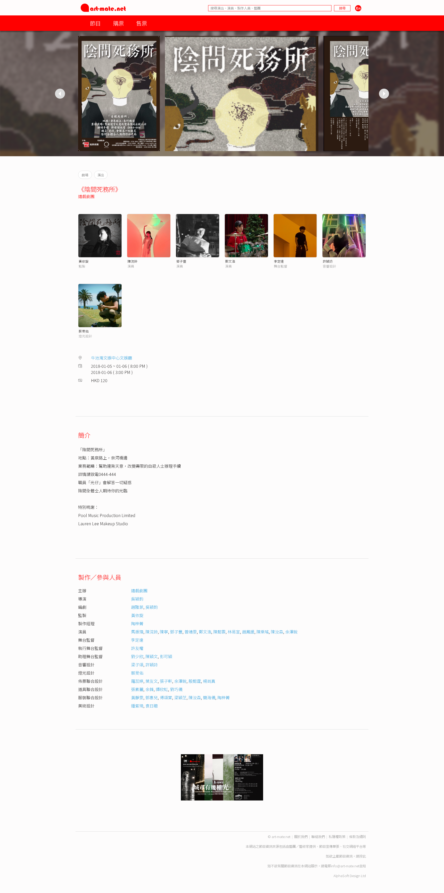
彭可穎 (166, 656)
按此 (362, 856)
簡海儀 (209, 697)
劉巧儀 (176, 689)
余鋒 (149, 689)
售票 (141, 23)
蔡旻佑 (84, 331)
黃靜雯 (137, 697)
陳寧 (164, 632)
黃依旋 (84, 261)
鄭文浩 (230, 261)
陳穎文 (151, 656)
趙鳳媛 (248, 632)
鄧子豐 (181, 261)
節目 (95, 23)
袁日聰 (151, 706)
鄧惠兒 (151, 697)
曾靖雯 (190, 632)
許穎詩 (328, 261)
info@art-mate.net (345, 865)
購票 (118, 23)
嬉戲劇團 (86, 196)
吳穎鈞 (137, 599)
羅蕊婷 (137, 681)
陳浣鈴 (132, 261)
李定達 (279, 261)
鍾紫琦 (137, 706)
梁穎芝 (180, 697)
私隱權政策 (337, 836)
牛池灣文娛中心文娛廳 (111, 358)
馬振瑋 (137, 632)
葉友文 (151, 681)
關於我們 (301, 836)
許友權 (137, 648)
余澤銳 (291, 632)
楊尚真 (209, 681)
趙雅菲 (137, 607)
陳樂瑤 (262, 632)
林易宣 (234, 632)
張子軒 (166, 681)
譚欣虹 (162, 689)
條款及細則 (357, 836)
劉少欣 (137, 656)
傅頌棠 (166, 697)
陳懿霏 (219, 632)
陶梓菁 (137, 623)
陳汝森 (277, 632)
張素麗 (137, 689)
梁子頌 (137, 664)
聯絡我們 (318, 836)
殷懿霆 (195, 681)
